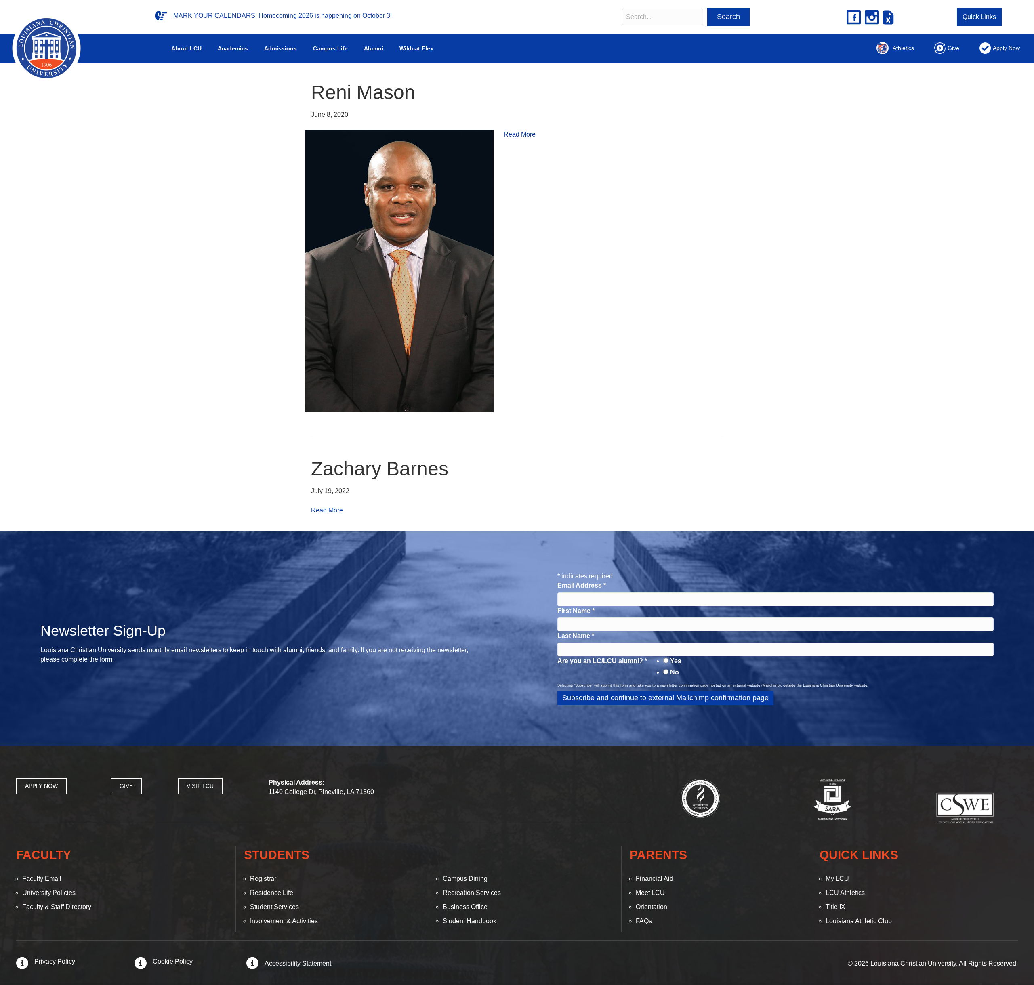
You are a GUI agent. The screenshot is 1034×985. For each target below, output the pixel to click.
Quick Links (979, 16)
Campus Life (330, 48)
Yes (675, 660)
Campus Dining (465, 878)
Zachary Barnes (379, 468)
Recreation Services (472, 892)
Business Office (465, 906)
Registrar (263, 878)
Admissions (280, 48)
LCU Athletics (845, 892)
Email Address (581, 585)
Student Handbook (469, 921)
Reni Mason (363, 92)
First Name (576, 610)
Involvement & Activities (284, 921)
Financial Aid (654, 878)
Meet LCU (650, 892)
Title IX (835, 906)
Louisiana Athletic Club (859, 921)
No (674, 672)
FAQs (644, 921)
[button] (728, 17)
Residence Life (271, 892)
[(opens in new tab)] (700, 797)
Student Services (274, 906)
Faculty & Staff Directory (56, 906)
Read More (520, 134)
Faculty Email (41, 878)
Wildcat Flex (416, 48)
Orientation (651, 906)
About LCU (186, 48)
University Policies (49, 892)
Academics (233, 48)
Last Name (575, 635)
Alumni (373, 48)
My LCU (837, 878)
